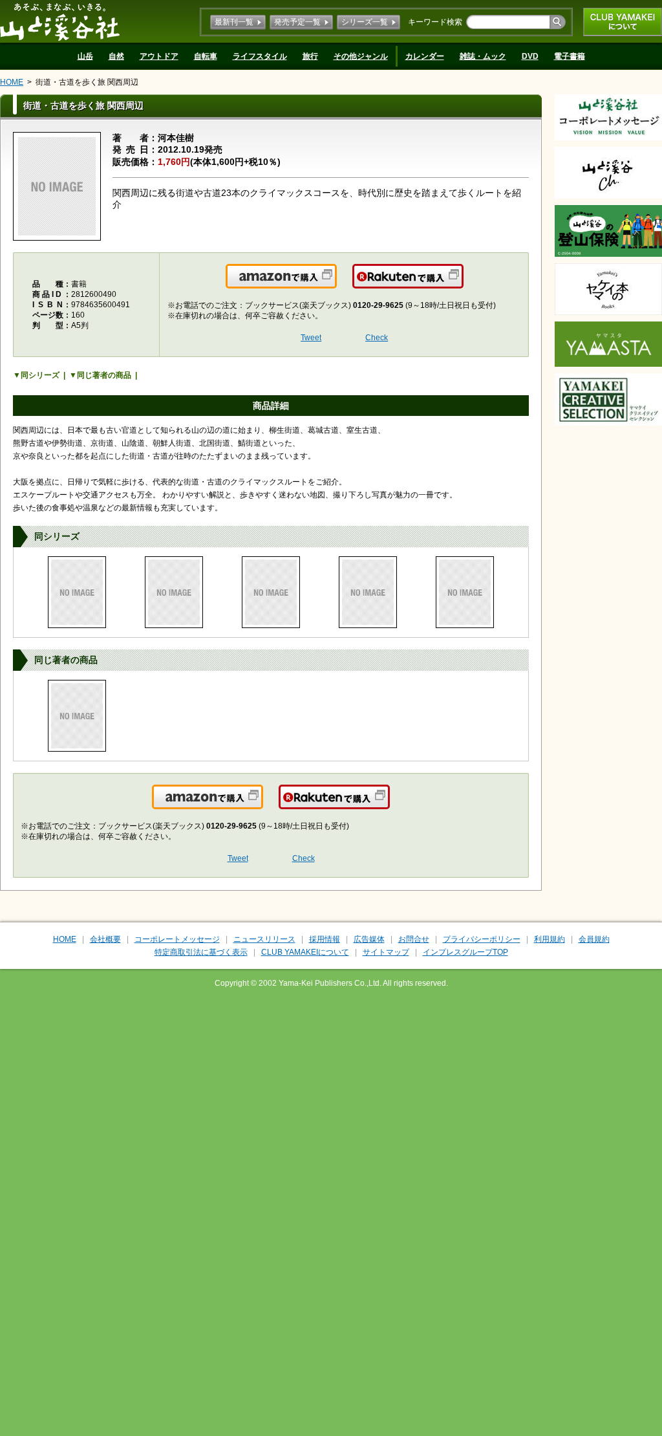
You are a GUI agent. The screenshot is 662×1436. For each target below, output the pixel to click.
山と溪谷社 (60, 21)
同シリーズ (40, 375)
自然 (116, 56)
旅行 (310, 56)
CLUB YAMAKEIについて (622, 22)
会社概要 (105, 939)
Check (376, 337)
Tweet (311, 337)
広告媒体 (369, 939)
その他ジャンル (361, 56)
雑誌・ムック (483, 56)
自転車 (205, 56)
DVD (530, 56)
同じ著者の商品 (104, 375)
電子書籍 (569, 56)
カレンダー (424, 56)
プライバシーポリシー (481, 939)
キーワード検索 (435, 22)
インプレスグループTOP (465, 952)
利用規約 (549, 939)
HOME (11, 82)
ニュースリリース (264, 939)
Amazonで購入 (336, 283)
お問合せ (413, 939)
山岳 (85, 56)
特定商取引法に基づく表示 (201, 952)
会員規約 (594, 939)
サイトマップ (386, 952)
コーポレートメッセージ (177, 939)
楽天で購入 (463, 283)
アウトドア (159, 56)
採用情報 (324, 939)
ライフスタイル (260, 56)
